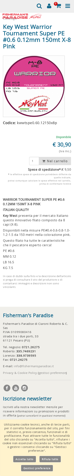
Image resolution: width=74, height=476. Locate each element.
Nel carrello (57, 161)
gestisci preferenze (52, 373)
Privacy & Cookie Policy (20, 373)
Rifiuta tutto (50, 459)
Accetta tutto (25, 459)
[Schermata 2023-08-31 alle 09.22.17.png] (34, 86)
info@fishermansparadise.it (34, 366)
